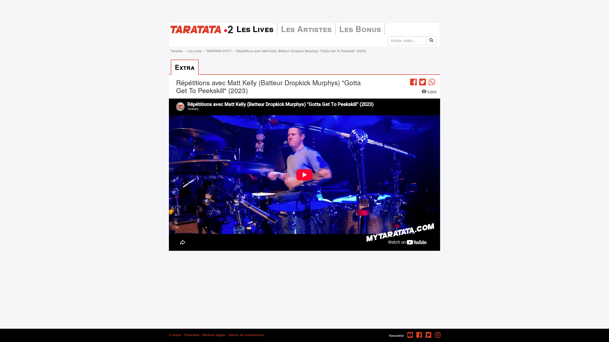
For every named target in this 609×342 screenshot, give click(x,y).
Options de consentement (246, 334)
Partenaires (192, 334)
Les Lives (255, 28)
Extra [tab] (185, 67)
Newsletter (396, 335)
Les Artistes (306, 28)
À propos (175, 334)
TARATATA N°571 (219, 50)
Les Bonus (360, 28)
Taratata (177, 50)
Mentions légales (214, 334)
